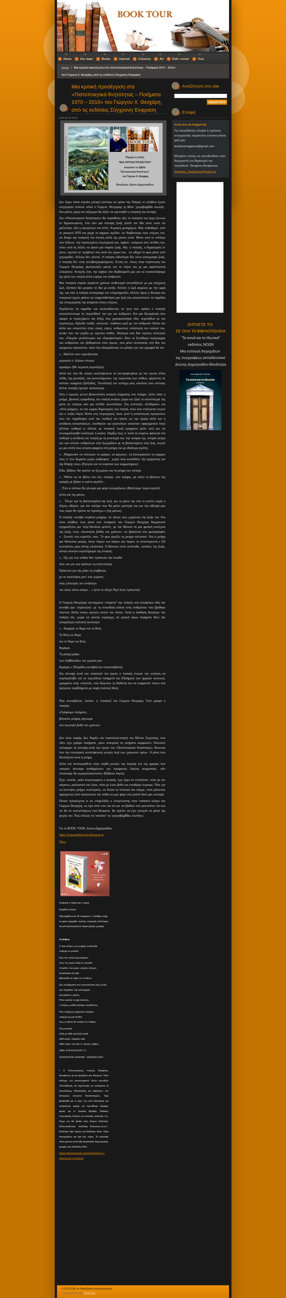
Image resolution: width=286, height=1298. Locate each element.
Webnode (89, 1293)
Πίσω (62, 841)
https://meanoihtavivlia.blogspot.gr (81, 835)
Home (65, 67)
